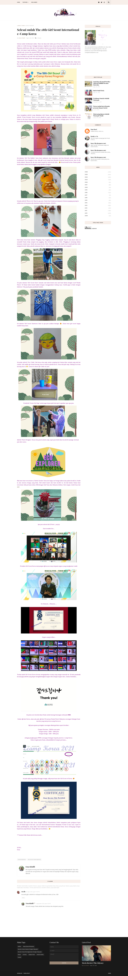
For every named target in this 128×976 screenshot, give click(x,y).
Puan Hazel (94, 129)
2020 (98, 187)
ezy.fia (23, 891)
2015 (98, 200)
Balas (23, 897)
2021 (98, 184)
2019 (98, 190)
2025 (98, 174)
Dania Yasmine (30, 25)
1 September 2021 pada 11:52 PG (43, 903)
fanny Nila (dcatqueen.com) (98, 143)
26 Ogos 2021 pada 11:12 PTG (33, 891)
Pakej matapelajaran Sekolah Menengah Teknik (101, 115)
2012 (98, 208)
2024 (98, 177)
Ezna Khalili (30, 867)
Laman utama (21, 25)
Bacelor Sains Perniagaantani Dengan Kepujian (30, 951)
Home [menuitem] (18, 2)
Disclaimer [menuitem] (34, 2)
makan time (32, 954)
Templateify (26, 973)
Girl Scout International (34, 859)
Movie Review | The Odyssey (93, 963)
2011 (98, 210)
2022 (98, 182)
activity (24, 954)
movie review (40, 954)
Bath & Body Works (98, 90)
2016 (98, 197)
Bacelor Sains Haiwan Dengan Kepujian (28, 949)
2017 (98, 195)
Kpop (19, 954)
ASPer (19, 946)
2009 (98, 215)
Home (109, 973)
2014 (98, 203)
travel (19, 957)
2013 (98, 205)
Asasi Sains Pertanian (28, 946)
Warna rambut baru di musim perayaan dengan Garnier (101, 107)
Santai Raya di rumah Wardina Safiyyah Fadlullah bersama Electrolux (101, 83)
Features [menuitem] (25, 2)
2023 (98, 179)
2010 (98, 213)
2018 (98, 192)
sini (18, 487)
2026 (98, 172)
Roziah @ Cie (94, 136)
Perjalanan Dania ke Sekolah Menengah (101, 99)
